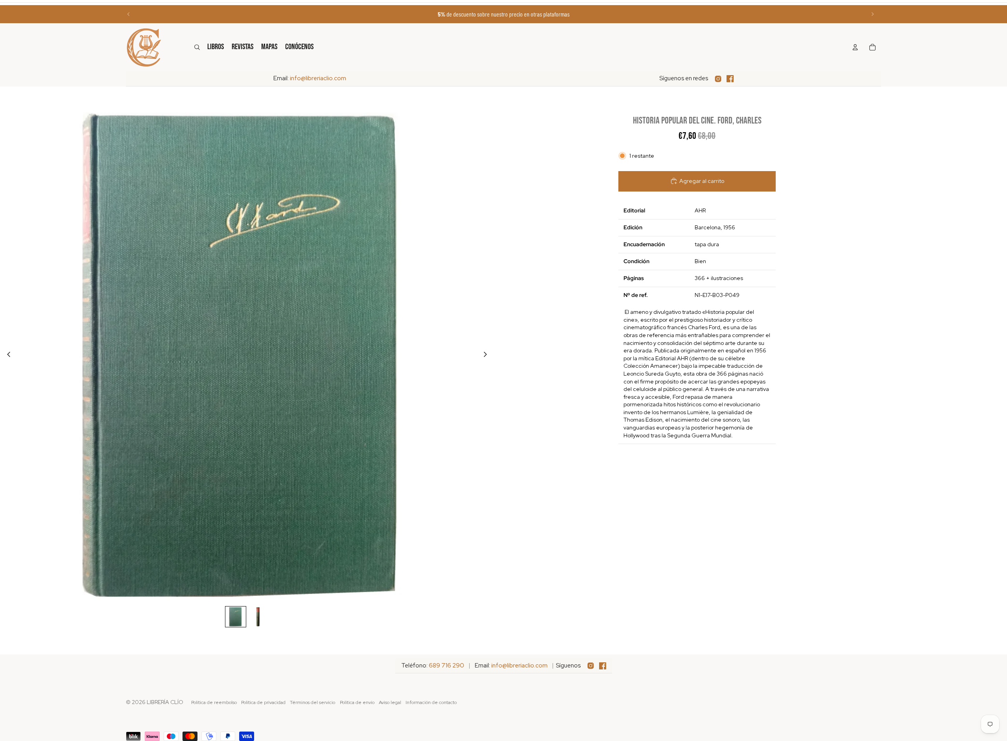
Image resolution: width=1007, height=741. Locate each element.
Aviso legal (390, 702)
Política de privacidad (263, 702)
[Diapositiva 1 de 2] (235, 617)
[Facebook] (730, 78)
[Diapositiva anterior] (128, 14)
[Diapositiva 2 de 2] (258, 617)
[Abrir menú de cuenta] (855, 47)
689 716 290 (446, 665)
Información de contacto (431, 702)
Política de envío (357, 702)
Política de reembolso (214, 702)
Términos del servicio (312, 702)
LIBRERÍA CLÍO (165, 702)
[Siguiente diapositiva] (872, 14)
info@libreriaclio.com (318, 78)
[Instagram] (718, 79)
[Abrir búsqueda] (197, 47)
